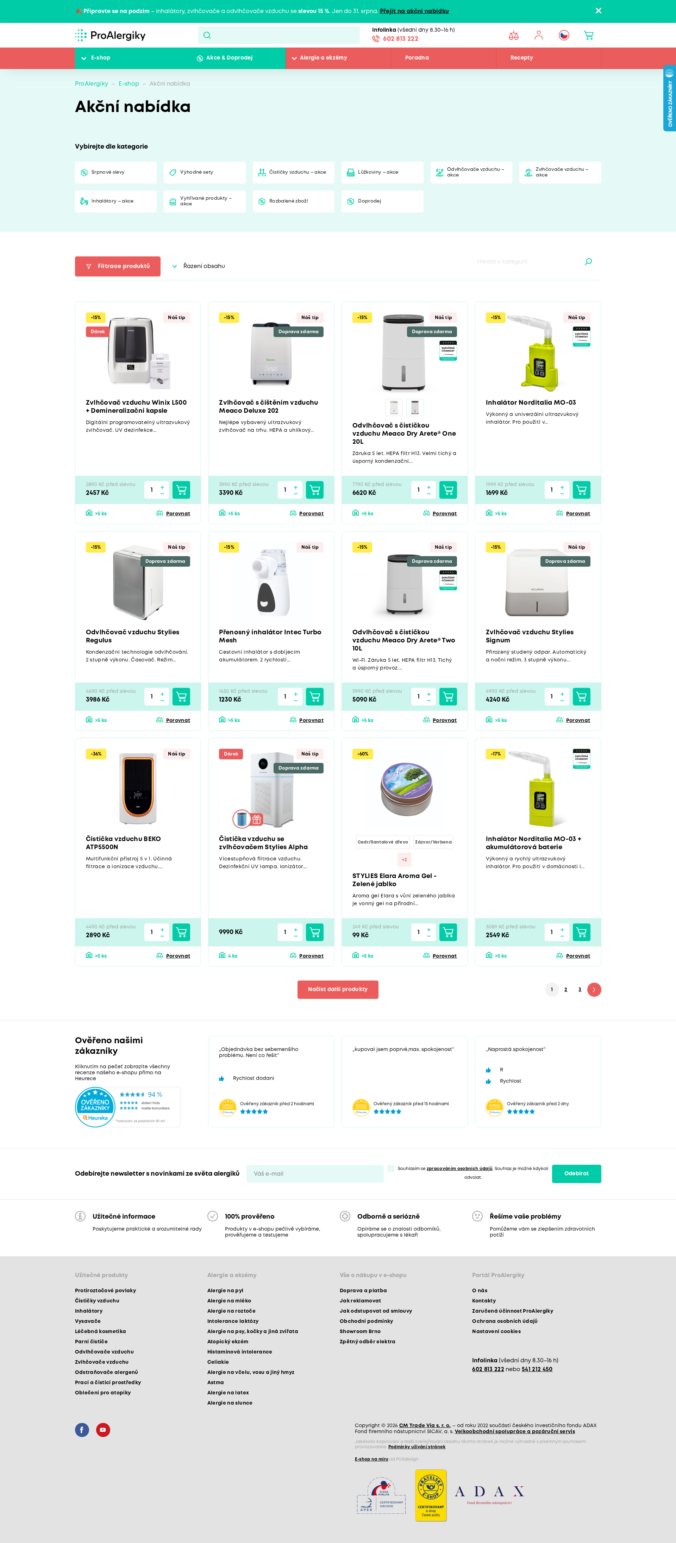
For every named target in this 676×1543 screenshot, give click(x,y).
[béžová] (394, 407)
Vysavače (88, 1321)
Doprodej (369, 201)
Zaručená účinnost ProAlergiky (512, 1311)
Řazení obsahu (204, 266)
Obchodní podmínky (366, 1321)
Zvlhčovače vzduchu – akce (562, 172)
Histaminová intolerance (240, 1352)
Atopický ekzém (228, 1342)
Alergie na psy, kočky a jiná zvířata (252, 1332)
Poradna (417, 58)
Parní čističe (91, 1342)
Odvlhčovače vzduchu (104, 1352)
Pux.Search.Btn (206, 35)
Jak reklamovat (360, 1301)
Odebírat (576, 1173)
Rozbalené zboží (288, 201)
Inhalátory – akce (113, 201)
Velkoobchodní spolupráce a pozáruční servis (515, 1432)
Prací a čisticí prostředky (108, 1383)
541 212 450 (537, 1369)
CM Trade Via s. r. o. (425, 1426)
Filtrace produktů (124, 266)
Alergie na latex (228, 1393)
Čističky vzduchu (97, 1301)
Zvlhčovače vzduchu (102, 1362)
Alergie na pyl (225, 1291)
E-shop (101, 58)
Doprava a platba (363, 1291)
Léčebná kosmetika (100, 1332)
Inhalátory (88, 1311)
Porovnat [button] (178, 514)
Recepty (522, 58)
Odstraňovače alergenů (106, 1372)
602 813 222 (400, 39)
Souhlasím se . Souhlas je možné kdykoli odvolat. (473, 1173)
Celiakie (218, 1362)
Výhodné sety (196, 172)
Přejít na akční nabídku (414, 11)
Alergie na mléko (229, 1301)
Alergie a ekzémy (323, 58)
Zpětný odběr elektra (368, 1342)
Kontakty (484, 1301)
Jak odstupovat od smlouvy (376, 1311)
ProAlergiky (91, 84)
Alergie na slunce (230, 1403)
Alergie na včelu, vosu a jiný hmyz (251, 1372)
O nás (479, 1291)
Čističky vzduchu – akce (297, 172)
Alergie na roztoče (231, 1311)
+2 (404, 860)
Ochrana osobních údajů (505, 1321)
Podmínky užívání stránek (417, 1447)
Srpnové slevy (108, 172)
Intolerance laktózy (232, 1321)
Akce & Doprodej (229, 58)
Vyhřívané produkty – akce (206, 201)
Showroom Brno (360, 1332)
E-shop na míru (372, 1459)
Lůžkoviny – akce (378, 172)
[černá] (415, 407)
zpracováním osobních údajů (460, 1169)
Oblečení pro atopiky (103, 1393)
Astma (215, 1383)
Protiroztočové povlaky (105, 1291)
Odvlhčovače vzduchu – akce (475, 172)
